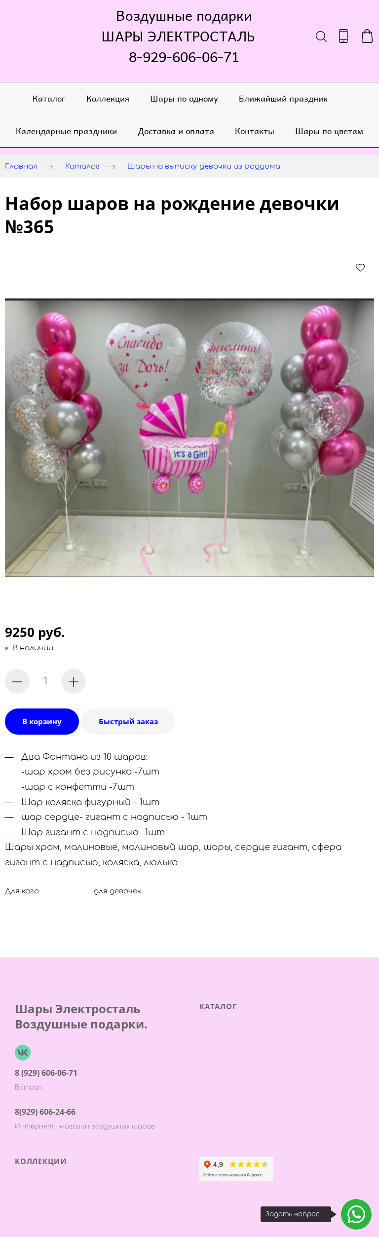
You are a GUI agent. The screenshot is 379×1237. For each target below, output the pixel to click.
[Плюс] (73, 681)
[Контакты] (343, 36)
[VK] (23, 1052)
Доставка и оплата (176, 131)
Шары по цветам (329, 131)
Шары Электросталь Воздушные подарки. (81, 1016)
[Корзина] (367, 36)
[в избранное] (360, 267)
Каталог (49, 98)
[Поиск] (321, 36)
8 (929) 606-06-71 (46, 1073)
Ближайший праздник (283, 98)
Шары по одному (184, 98)
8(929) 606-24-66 (45, 1112)
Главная (21, 166)
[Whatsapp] (356, 1214)
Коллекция (107, 98)
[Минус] (17, 681)
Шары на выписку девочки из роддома (203, 166)
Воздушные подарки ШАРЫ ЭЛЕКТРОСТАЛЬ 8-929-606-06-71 (184, 36)
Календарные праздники (66, 131)
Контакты (254, 131)
